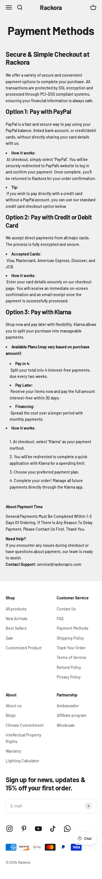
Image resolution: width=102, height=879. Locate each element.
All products (16, 608)
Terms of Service (71, 657)
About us (14, 705)
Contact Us (66, 608)
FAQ (60, 618)
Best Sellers (16, 628)
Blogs (11, 715)
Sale (9, 638)
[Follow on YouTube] (38, 828)
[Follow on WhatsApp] (67, 828)
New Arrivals (16, 618)
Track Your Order (71, 647)
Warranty (13, 751)
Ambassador (68, 705)
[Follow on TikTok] (53, 828)
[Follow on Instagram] (9, 828)
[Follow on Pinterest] (24, 828)
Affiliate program (71, 715)
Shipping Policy (70, 638)
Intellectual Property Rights (23, 738)
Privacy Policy (69, 677)
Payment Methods (72, 628)
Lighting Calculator (22, 760)
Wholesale (66, 725)
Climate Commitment (25, 725)
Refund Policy (69, 667)
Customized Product (24, 647)
